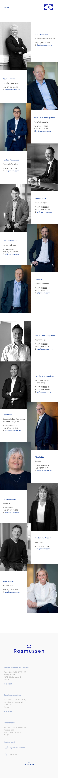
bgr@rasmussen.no (43, 131)
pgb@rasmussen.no (45, 349)
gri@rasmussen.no (44, 293)
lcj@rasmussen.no (44, 392)
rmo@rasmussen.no (13, 431)
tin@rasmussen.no (44, 549)
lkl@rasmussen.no (12, 512)
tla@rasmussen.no (12, 90)
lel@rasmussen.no (12, 254)
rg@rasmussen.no (17, 748)
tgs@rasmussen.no (44, 470)
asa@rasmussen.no (13, 592)
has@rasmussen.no (13, 171)
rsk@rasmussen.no (44, 212)
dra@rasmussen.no (44, 45)
